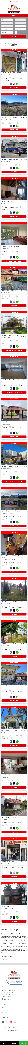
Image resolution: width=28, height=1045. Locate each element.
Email (4, 1043)
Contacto (4, 1012)
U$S (14, 88)
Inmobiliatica (13, 1027)
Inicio (3, 1008)
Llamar (14, 1043)
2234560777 (14, 2)
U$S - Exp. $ (14, 261)
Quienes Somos (6, 1010)
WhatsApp (23, 1043)
